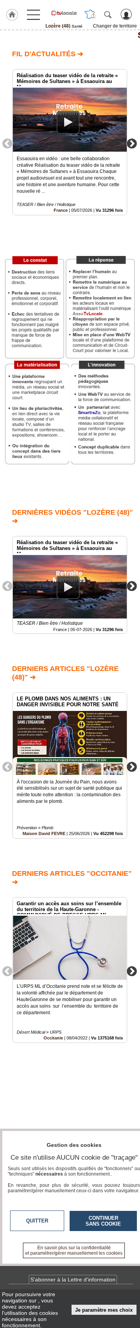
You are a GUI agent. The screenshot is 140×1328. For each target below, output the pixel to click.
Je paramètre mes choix (104, 1310)
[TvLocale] (64, 12)
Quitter (37, 1221)
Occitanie (53, 1038)
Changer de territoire (115, 26)
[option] (69, 142)
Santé (70, 35)
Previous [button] (7, 143)
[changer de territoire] (90, 14)
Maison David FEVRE (44, 833)
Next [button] (132, 143)
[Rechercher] (108, 14)
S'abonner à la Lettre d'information (73, 1279)
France (61, 210)
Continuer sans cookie (103, 1221)
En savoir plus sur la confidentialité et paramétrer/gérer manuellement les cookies (73, 1250)
